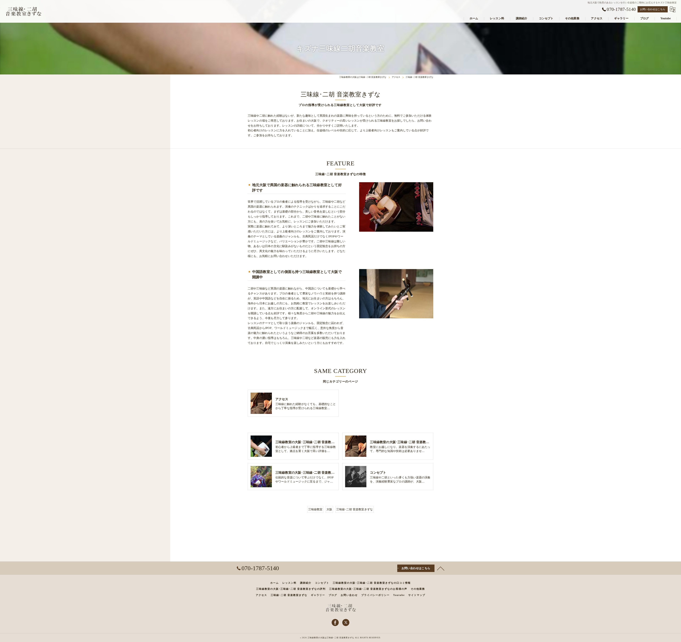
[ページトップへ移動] (440, 568)
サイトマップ (416, 595)
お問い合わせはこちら (652, 9)
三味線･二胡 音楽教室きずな (354, 509)
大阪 (329, 509)
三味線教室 (315, 509)
